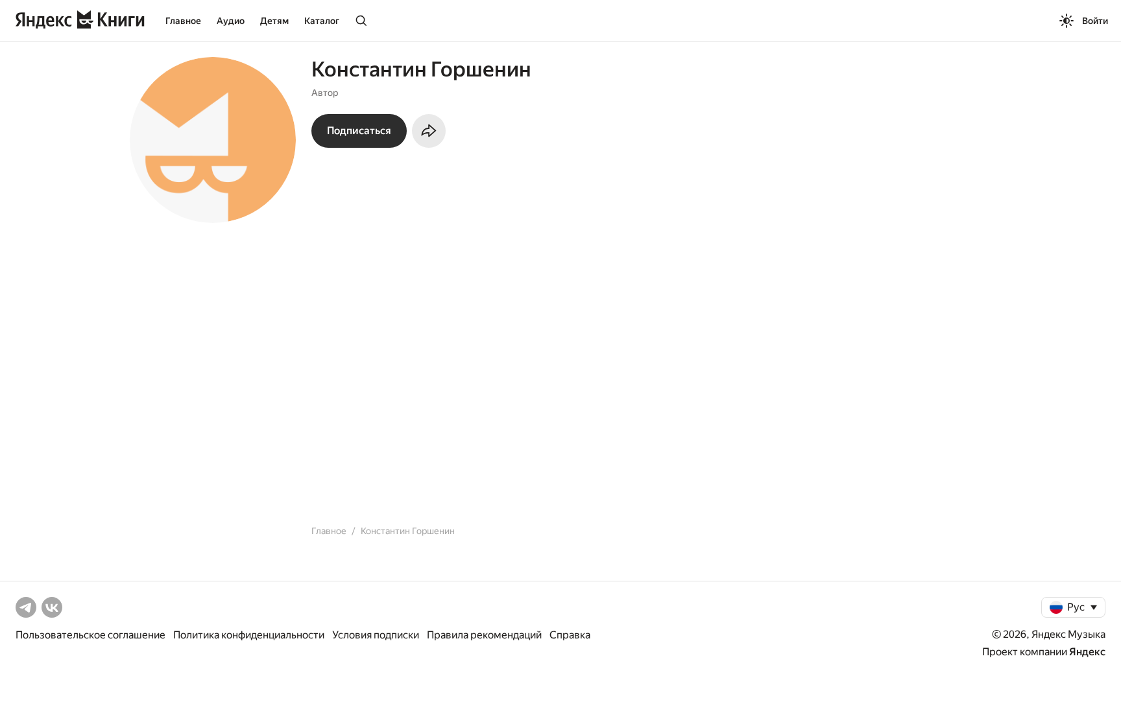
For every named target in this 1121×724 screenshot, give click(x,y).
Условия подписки (375, 635)
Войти (1095, 21)
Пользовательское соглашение (90, 635)
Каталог (321, 21)
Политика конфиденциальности (248, 635)
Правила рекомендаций (484, 635)
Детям (274, 21)
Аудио (231, 21)
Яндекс (1087, 652)
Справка (569, 635)
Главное (183, 21)
